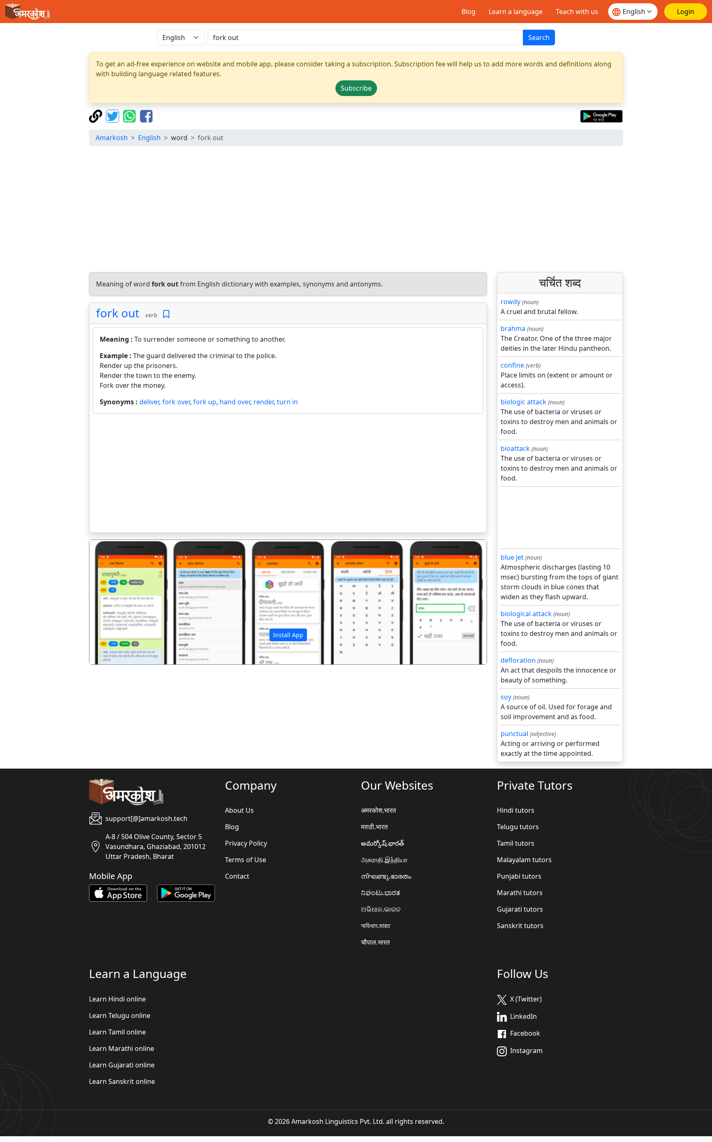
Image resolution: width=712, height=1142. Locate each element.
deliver (149, 401)
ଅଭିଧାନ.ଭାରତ (380, 909)
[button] (119, 602)
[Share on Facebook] (146, 115)
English (149, 137)
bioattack (515, 448)
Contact (237, 876)
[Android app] (186, 892)
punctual (514, 733)
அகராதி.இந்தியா (384, 859)
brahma (513, 328)
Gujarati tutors (520, 909)
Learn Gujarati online (122, 1064)
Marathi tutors (520, 892)
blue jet (512, 557)
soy (506, 696)
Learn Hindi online (117, 999)
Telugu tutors (518, 826)
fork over (176, 401)
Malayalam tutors (524, 859)
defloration (518, 660)
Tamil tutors (515, 843)
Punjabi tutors (519, 876)
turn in (287, 401)
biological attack (526, 613)
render (263, 401)
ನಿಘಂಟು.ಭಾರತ (380, 892)
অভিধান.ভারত (375, 925)
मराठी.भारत (374, 826)
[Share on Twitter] (113, 115)
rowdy (510, 301)
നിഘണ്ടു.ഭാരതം (386, 876)
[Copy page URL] (96, 115)
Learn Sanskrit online (122, 1081)
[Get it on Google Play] (601, 115)
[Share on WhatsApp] (130, 115)
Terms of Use (245, 859)
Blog (468, 11)
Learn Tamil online (117, 1031)
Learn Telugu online (119, 1015)
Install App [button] (288, 635)
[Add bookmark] (166, 314)
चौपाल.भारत (375, 942)
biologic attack (523, 401)
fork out (117, 313)
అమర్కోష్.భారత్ (382, 843)
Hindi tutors (515, 810)
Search (539, 37)
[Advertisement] (356, 210)
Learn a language (516, 11)
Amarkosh (112, 137)
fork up (204, 401)
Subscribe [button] (356, 88)
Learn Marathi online (121, 1048)
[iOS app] (118, 892)
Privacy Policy (246, 843)
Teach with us (577, 11)
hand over (235, 401)
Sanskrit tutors (520, 925)
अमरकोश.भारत (378, 810)
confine (512, 365)
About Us (239, 810)
